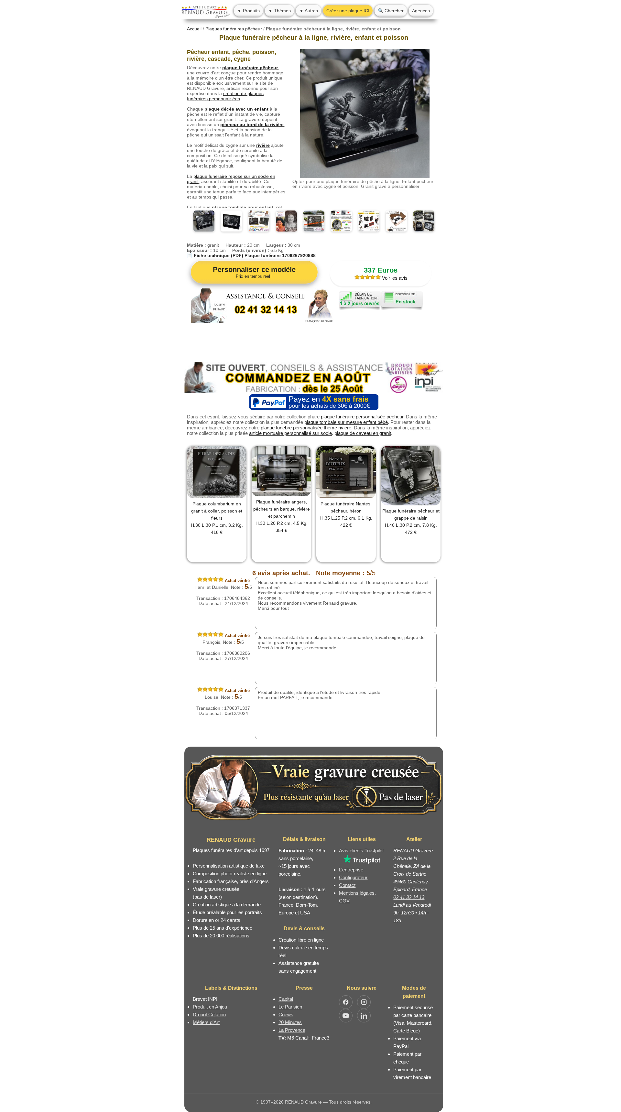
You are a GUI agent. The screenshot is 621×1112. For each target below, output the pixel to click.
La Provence (291, 1030)
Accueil (194, 28)
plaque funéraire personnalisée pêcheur (362, 416)
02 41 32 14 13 (408, 897)
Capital (285, 999)
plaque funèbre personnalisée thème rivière (306, 427)
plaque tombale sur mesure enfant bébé (346, 422)
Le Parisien (290, 1006)
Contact (347, 885)
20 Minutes (290, 1022)
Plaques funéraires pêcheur (233, 28)
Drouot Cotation (209, 1014)
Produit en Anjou (210, 1006)
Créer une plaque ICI (347, 10)
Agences (421, 10)
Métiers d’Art (206, 1022)
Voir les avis (394, 278)
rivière (263, 145)
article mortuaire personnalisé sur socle (290, 433)
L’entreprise (351, 869)
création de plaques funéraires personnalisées (225, 96)
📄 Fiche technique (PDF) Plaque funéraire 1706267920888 (251, 255)
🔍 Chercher (391, 10)
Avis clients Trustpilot (361, 850)
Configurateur (353, 877)
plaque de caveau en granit (362, 433)
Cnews (285, 1014)
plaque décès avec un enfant (236, 109)
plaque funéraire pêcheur (250, 67)
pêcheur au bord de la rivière (252, 124)
